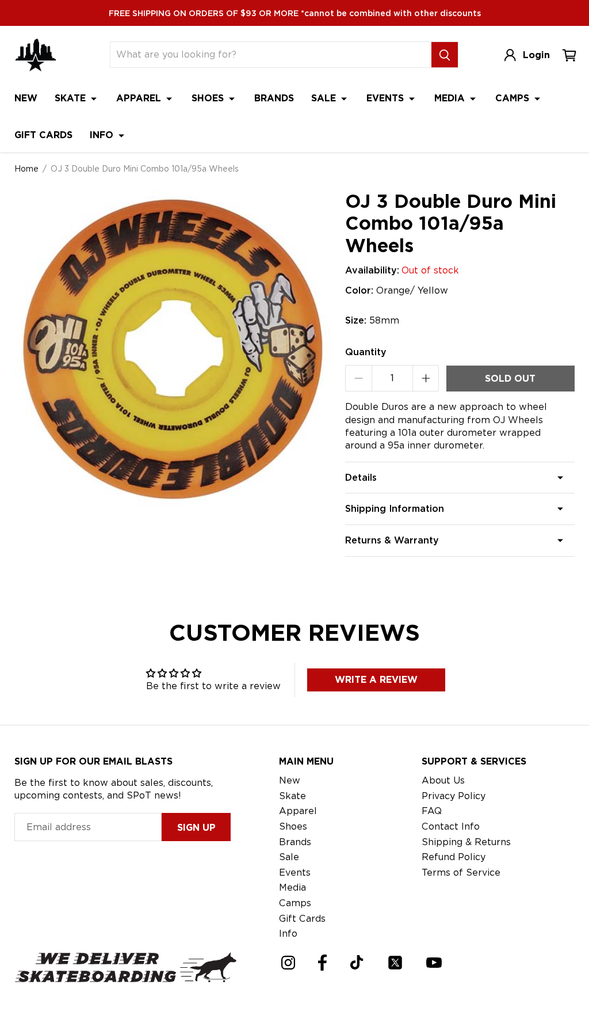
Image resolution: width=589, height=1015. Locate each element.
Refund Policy (453, 856)
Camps (513, 98)
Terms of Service (461, 872)
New (25, 98)
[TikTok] (357, 962)
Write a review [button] (376, 679)
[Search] (444, 54)
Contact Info (451, 826)
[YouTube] (434, 962)
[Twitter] (395, 963)
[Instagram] (288, 963)
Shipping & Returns (466, 842)
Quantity (366, 352)
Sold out (510, 378)
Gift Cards (43, 135)
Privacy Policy (453, 795)
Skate (72, 98)
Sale (325, 98)
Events (386, 98)
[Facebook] (322, 963)
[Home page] (36, 55)
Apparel (140, 98)
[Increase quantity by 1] (426, 378)
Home (26, 168)
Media (451, 98)
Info (103, 135)
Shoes (209, 98)
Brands (274, 98)
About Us (443, 780)
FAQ (432, 810)
